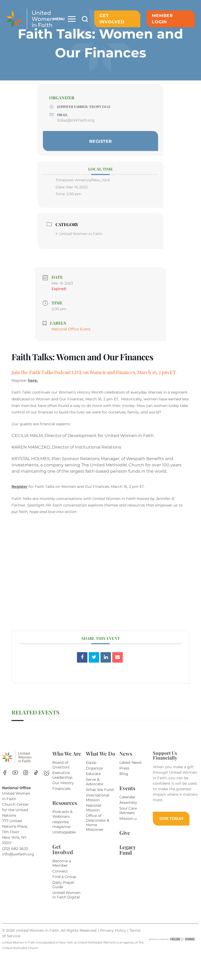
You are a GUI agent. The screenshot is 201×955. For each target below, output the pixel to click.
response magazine (61, 824)
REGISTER (100, 141)
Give (124, 832)
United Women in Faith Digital (66, 895)
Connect (60, 871)
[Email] (117, 657)
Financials (61, 788)
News (125, 753)
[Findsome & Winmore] (172, 939)
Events (127, 788)
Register (19, 486)
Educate (93, 773)
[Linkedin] (105, 657)
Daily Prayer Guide (63, 884)
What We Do (100, 753)
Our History (63, 783)
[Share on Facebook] (82, 657)
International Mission (97, 797)
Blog (123, 773)
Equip (91, 762)
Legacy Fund (127, 849)
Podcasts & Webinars (62, 814)
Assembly (128, 802)
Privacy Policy (113, 930)
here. (33, 380)
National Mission (93, 807)
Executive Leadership (62, 775)
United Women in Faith (80, 233)
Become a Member (61, 863)
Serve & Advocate (94, 782)
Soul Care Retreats (128, 810)
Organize (94, 768)
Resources (64, 802)
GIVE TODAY (171, 818)
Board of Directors (61, 765)
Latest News (130, 762)
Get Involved (111, 18)
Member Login (162, 18)
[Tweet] (94, 657)
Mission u (128, 818)
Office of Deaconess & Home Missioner (97, 822)
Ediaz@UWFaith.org (75, 120)
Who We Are (66, 753)
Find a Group (64, 876)
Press (124, 768)
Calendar (127, 797)
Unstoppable (64, 832)
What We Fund (100, 789)
